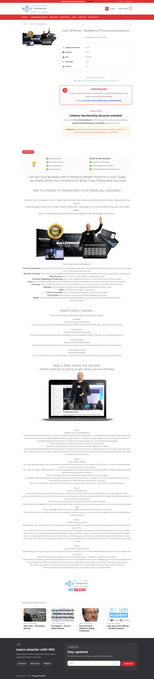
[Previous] (22, 622)
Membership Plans (39, 17)
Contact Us (22, 663)
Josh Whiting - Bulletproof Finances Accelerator (93, 81)
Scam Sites (93, 17)
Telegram (47, 663)
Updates (82, 17)
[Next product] (126, 23)
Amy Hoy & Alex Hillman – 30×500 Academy (118, 627)
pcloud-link (114, 81)
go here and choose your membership (102, 100)
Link (87, 62)
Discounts (65, 17)
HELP (74, 17)
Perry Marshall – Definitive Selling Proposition (86, 628)
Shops (24, 17)
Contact (121, 1)
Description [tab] (28, 152)
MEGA (88, 52)
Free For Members (37, 24)
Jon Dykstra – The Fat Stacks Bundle (60, 627)
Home (24, 24)
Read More (89, 1)
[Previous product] (130, 23)
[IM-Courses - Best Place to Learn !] (35, 9)
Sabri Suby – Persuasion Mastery (34, 627)
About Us (129, 1)
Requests (54, 17)
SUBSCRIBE (128, 664)
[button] (112, 9)
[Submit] (107, 8)
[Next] (131, 622)
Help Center (35, 663)
